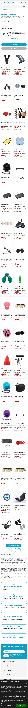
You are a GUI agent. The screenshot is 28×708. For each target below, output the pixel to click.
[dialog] (14, 694)
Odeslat (6, 655)
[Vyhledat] (24, 6)
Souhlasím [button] (21, 705)
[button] (14, 703)
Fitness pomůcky (6, 9)
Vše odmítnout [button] (8, 705)
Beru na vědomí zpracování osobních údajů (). (16, 655)
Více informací (7, 701)
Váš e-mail (7, 651)
